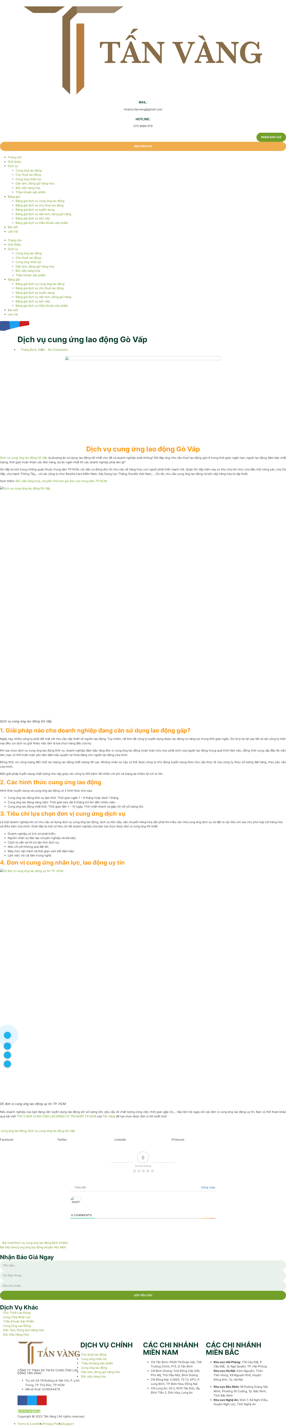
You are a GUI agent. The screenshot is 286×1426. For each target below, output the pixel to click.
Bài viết (13, 227)
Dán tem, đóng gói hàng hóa (35, 183)
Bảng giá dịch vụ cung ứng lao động (40, 201)
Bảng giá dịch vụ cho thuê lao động (40, 205)
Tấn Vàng (109, 1116)
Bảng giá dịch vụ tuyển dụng (35, 209)
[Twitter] (32, 1400)
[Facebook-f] (22, 1400)
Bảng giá (14, 196)
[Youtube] (42, 1400)
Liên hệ (13, 231)
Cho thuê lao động (28, 175)
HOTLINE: (143, 119)
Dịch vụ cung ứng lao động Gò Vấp (23, 458)
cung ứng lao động (13, 1131)
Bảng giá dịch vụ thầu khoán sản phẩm (42, 223)
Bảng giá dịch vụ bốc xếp (33, 218)
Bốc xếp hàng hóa (28, 188)
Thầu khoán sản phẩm (31, 192)
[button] (143, 236)
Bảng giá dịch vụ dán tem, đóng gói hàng (43, 214)
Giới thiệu (14, 162)
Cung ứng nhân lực (28, 179)
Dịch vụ (13, 166)
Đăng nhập (208, 1187)
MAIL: (143, 102)
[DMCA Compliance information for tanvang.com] (29, 1412)
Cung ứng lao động (29, 170)
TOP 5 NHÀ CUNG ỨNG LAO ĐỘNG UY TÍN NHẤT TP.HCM (56, 1116)
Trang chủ (15, 157)
